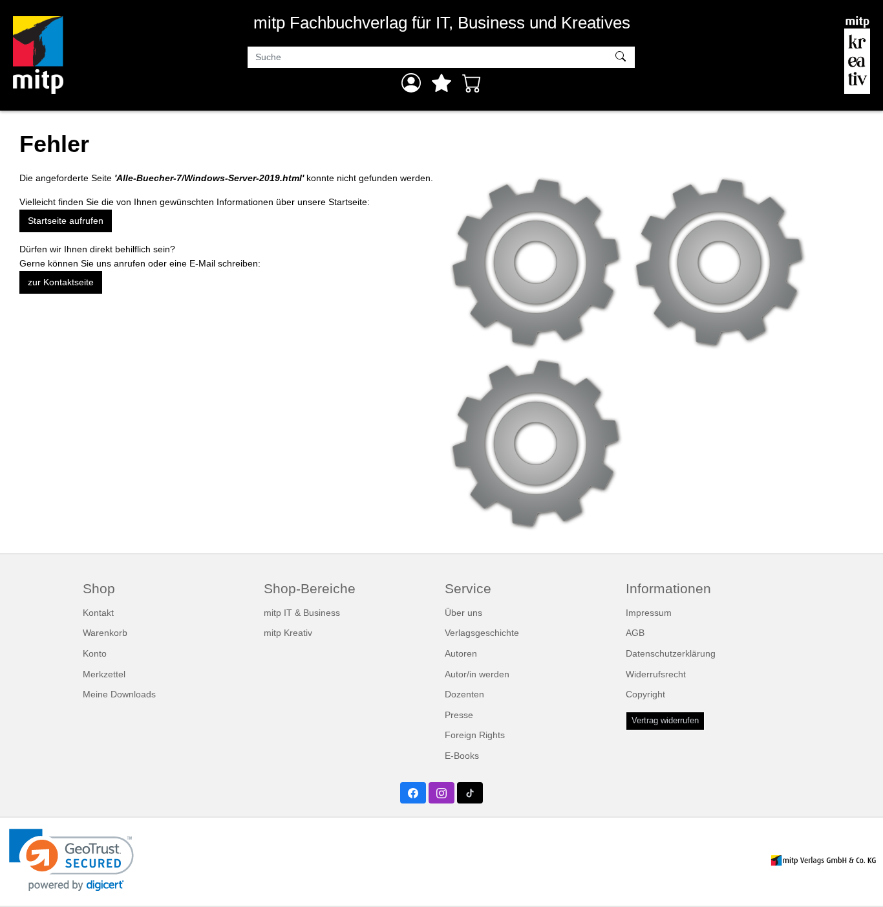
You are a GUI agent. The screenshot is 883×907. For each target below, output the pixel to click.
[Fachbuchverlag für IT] (38, 55)
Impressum (649, 612)
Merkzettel (104, 674)
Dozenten (464, 694)
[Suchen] (622, 57)
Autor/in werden (477, 674)
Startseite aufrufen (65, 220)
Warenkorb (105, 633)
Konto (95, 653)
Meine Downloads (119, 694)
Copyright (645, 694)
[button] (71, 860)
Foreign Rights (475, 735)
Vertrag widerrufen (665, 720)
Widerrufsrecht (656, 674)
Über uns (463, 612)
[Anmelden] (411, 83)
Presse (459, 715)
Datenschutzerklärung (671, 653)
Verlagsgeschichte (482, 633)
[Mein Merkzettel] (441, 83)
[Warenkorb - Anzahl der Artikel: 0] (472, 83)
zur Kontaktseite (61, 282)
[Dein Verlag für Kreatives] (857, 55)
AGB (635, 633)
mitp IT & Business (302, 612)
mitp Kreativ (288, 633)
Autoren (461, 653)
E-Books (462, 755)
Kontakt (98, 612)
